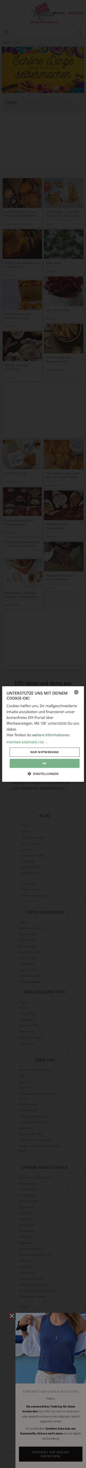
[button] (43, 742)
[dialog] (43, 734)
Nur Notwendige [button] (44, 752)
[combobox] (76, 692)
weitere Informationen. (51, 735)
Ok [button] (44, 763)
